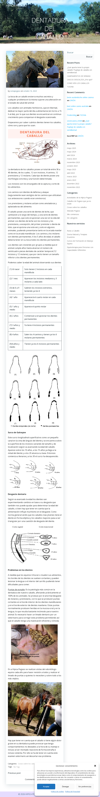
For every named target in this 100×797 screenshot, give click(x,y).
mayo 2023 (71, 169)
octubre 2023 (72, 166)
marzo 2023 (72, 176)
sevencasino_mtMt (74, 121)
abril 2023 (71, 173)
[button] (95, 766)
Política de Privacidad (72, 792)
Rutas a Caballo (73, 231)
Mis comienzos (73, 214)
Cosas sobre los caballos (28, 763)
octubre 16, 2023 (30, 91)
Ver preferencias (84, 786)
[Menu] (92, 5)
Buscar (70, 52)
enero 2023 (71, 180)
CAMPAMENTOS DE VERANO (78, 76)
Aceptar (46, 786)
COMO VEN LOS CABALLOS (78, 83)
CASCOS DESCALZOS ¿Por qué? (79, 79)
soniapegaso (15, 91)
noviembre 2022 (73, 187)
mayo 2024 (71, 152)
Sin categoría (72, 218)
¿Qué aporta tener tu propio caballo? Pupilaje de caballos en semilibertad (79, 70)
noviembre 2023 (73, 162)
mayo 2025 (71, 148)
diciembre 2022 (73, 183)
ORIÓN (72, 100)
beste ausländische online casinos (80, 97)
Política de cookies (57, 792)
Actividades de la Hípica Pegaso (79, 197)
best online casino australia (78, 106)
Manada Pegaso (73, 211)
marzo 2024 (72, 159)
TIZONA (70, 87)
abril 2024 (71, 155)
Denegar (65, 786)
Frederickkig (71, 115)
